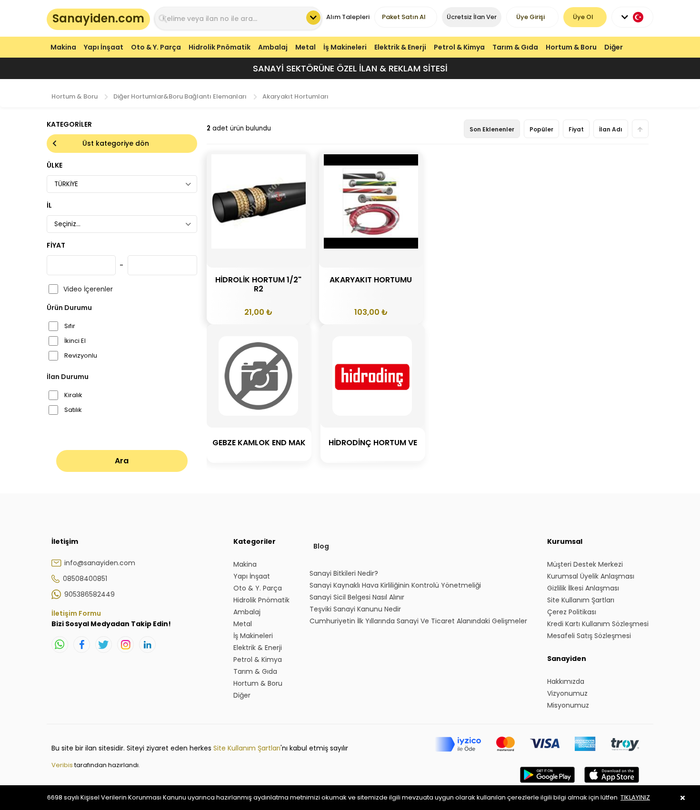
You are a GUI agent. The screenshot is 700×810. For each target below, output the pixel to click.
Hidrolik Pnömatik (219, 47)
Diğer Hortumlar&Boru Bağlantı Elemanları (180, 96)
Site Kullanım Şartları (246, 748)
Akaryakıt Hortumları (295, 96)
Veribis (62, 765)
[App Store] (611, 784)
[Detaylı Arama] (313, 17)
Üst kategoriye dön (115, 143)
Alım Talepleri (348, 16)
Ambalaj (273, 47)
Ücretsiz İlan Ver (472, 16)
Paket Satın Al (404, 16)
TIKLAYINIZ (635, 797)
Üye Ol (583, 16)
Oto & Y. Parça (156, 47)
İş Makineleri (345, 47)
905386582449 (89, 594)
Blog (321, 546)
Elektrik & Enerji (400, 47)
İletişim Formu (76, 613)
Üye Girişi (530, 16)
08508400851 (85, 578)
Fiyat (576, 129)
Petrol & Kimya (459, 47)
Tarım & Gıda (515, 47)
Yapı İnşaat (103, 47)
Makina (63, 47)
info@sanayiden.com (99, 563)
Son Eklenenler (492, 129)
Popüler (541, 129)
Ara (122, 460)
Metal (305, 47)
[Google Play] (547, 784)
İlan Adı (610, 129)
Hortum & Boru (571, 47)
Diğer (613, 47)
